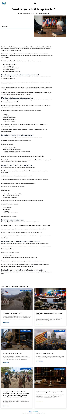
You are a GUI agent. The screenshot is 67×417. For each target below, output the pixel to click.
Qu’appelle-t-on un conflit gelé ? (12, 313)
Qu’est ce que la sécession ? (45, 353)
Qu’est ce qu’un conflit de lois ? (12, 353)
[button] (35, 3)
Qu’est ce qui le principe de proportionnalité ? (50, 392)
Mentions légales (33, 411)
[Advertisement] (27, 42)
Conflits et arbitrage (44, 13)
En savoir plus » (6, 322)
